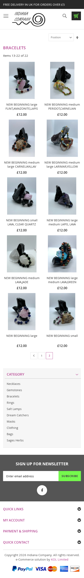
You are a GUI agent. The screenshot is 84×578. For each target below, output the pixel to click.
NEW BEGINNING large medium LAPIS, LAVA (62, 222)
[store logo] (28, 19)
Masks (11, 421)
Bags (10, 434)
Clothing (12, 428)
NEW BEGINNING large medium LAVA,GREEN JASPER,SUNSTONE (62, 282)
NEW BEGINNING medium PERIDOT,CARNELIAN (62, 106)
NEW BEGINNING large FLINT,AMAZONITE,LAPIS (22, 106)
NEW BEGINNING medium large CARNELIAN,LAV (22, 164)
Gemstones (14, 390)
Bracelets (13, 396)
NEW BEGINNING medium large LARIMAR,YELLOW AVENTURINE (62, 166)
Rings (10, 403)
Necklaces (13, 384)
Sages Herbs (15, 440)
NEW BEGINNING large (21, 336)
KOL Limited (59, 559)
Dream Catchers (18, 415)
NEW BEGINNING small (62, 336)
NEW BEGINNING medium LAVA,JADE (22, 280)
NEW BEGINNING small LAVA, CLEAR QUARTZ (22, 222)
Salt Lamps (14, 409)
